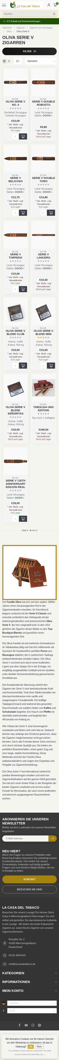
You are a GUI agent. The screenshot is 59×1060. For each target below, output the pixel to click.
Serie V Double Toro (43, 179)
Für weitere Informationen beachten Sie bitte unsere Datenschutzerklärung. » (30, 1052)
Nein (39, 1046)
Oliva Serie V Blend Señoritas (15, 410)
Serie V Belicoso (15, 179)
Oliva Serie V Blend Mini (43, 332)
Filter (27, 51)
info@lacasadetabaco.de (22, 964)
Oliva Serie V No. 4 (15, 103)
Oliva (9, 31)
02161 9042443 (17, 955)
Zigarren (20, 27)
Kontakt (30, 879)
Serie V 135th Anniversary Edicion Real (15, 484)
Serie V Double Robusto (43, 103)
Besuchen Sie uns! (29, 889)
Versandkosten (15, 128)
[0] (55, 5)
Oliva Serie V (22, 31)
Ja (30, 1046)
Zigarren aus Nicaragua (41, 27)
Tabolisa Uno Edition (43, 409)
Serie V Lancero (43, 256)
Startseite (7, 27)
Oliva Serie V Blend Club (15, 332)
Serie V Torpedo (15, 256)
